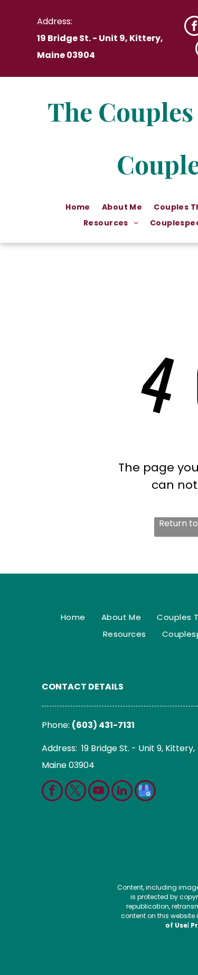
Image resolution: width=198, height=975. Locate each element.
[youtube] (98, 792)
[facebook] (52, 792)
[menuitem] (78, 207)
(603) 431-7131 (103, 725)
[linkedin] (122, 792)
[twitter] (75, 792)
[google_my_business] (145, 792)
